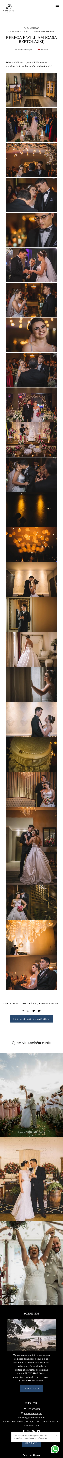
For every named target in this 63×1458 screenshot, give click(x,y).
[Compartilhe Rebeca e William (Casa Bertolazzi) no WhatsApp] (28, 1011)
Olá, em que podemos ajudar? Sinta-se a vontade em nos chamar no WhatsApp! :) (31, 1436)
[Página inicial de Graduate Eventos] (8, 8)
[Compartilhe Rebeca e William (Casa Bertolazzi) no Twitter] (33, 1011)
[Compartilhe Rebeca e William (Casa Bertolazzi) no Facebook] (23, 1011)
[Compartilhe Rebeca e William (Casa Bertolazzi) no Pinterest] (39, 1011)
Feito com (32, 1455)
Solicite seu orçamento (31, 1019)
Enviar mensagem (33, 1413)
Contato (31, 1443)
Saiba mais (31, 1388)
